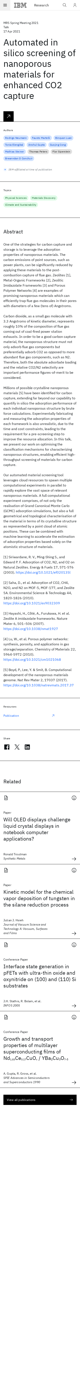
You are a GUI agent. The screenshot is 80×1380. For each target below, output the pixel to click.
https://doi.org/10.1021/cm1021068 (32, 659)
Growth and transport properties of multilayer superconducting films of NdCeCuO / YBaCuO (35, 1048)
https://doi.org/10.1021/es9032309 (31, 603)
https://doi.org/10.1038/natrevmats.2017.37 (38, 685)
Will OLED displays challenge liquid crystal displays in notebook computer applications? (36, 829)
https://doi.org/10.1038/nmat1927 (30, 629)
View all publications (21, 1100)
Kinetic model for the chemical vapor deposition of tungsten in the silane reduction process (39, 898)
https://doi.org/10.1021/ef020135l (43, 572)
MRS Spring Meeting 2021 (20, 23)
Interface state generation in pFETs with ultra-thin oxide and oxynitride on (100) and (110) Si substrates (39, 976)
